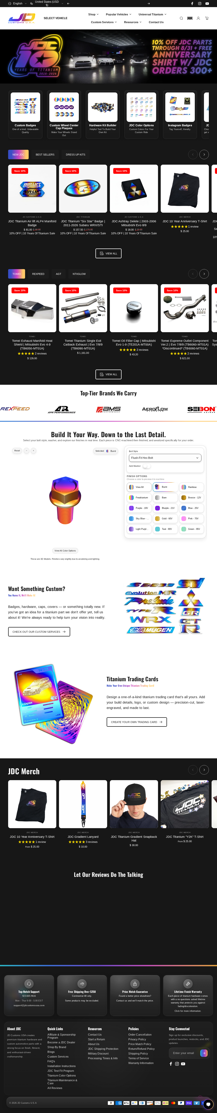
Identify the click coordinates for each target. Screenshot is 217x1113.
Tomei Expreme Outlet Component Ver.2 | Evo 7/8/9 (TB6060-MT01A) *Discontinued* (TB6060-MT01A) (185, 344)
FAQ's (51, 1061)
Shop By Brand (56, 1047)
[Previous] (68, 3)
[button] (190, 18)
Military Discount (98, 1053)
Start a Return (96, 1039)
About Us (93, 1044)
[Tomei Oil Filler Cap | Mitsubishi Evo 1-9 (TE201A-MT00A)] (134, 308)
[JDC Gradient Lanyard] (83, 804)
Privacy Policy (137, 1039)
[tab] (18, 154)
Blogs (51, 1051)
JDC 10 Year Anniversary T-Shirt (185, 221)
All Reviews (54, 1088)
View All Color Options (65, 550)
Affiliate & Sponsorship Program (61, 1036)
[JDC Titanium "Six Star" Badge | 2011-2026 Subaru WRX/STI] (83, 189)
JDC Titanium (83, 217)
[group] (15, 409)
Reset (17, 450)
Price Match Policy (139, 1044)
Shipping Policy (138, 1053)
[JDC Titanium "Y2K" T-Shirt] (185, 804)
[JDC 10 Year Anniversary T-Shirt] (185, 189)
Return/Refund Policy (141, 1048)
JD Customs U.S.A (32, 217)
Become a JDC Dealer (61, 1042)
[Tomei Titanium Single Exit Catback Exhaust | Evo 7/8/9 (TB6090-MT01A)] (83, 308)
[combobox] (17, 3)
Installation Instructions (61, 1066)
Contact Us (95, 1034)
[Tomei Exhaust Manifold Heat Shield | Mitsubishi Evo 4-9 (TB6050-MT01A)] (32, 308)
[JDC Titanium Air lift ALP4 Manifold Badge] (32, 189)
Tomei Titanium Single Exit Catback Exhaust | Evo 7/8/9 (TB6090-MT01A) (83, 344)
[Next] (148, 3)
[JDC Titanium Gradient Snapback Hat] (134, 804)
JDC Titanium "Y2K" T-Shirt (184, 836)
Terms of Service (138, 1058)
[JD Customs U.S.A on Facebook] (192, 3)
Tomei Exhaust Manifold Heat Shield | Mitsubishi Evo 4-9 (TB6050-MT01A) (32, 344)
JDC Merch (185, 217)
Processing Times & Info (103, 1058)
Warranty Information (141, 1063)
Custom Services (57, 1056)
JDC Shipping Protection (103, 1048)
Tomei (32, 336)
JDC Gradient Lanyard (83, 836)
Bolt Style (133, 451)
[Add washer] (147, 466)
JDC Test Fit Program (60, 1070)
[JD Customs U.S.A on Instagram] (199, 3)
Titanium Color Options (61, 1075)
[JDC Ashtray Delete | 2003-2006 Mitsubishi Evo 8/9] (134, 189)
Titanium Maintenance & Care (62, 1082)
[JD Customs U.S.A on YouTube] (207, 3)
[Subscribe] (204, 1053)
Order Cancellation (140, 1034)
